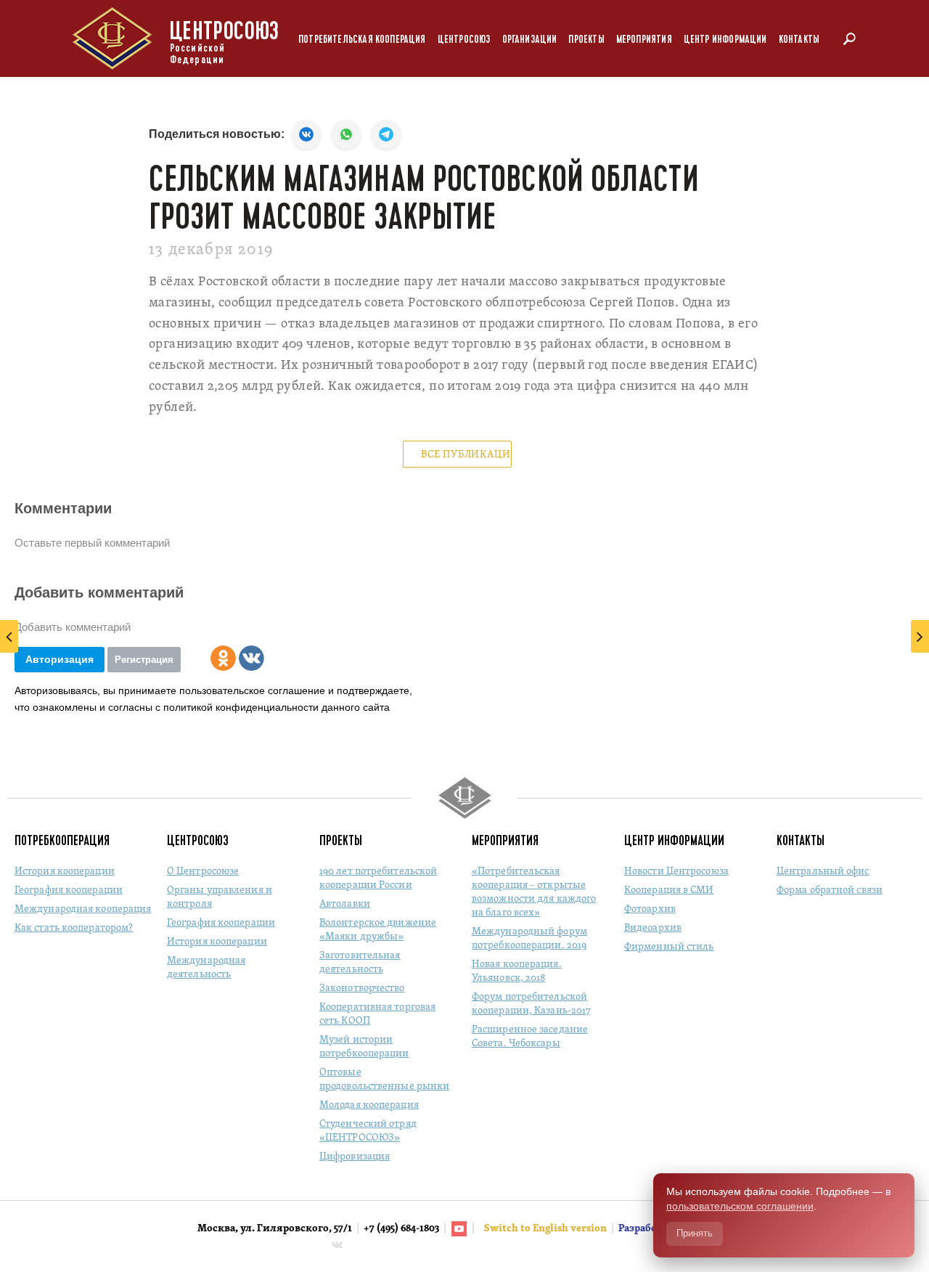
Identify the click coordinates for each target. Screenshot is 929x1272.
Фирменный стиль (669, 947)
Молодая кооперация (369, 1105)
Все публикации (466, 455)
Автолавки (344, 904)
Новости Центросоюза (676, 871)
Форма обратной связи (830, 890)
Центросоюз (464, 39)
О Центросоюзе (203, 871)
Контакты (799, 39)
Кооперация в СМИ (669, 890)
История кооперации (65, 871)
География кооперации (69, 890)
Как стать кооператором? (74, 928)
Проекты (586, 39)
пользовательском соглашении (740, 1206)
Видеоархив (653, 928)
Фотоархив (650, 909)
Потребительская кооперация (362, 39)
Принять (694, 1233)
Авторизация (59, 659)
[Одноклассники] (223, 658)
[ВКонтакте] (251, 658)
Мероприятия (644, 39)
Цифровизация (354, 1157)
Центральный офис (823, 871)
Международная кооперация (83, 909)
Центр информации (725, 39)
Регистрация (144, 659)
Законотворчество (362, 988)
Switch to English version (546, 1229)
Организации (529, 39)
